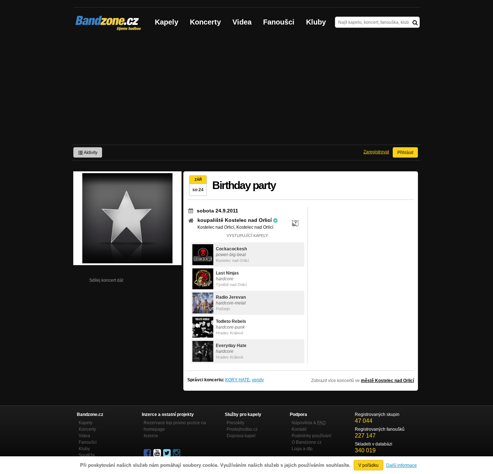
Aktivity (90, 152)
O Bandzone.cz (307, 442)
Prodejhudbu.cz (242, 429)
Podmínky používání (311, 435)
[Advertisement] (246, 90)
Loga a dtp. (303, 448)
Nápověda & (309, 422)
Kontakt (299, 429)
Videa (242, 22)
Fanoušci (279, 22)
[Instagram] (177, 453)
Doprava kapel (241, 435)
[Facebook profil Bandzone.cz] (148, 453)
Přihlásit (405, 152)
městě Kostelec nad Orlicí (387, 380)
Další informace (401, 465)
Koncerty (205, 22)
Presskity (235, 422)
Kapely (166, 22)
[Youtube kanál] (157, 453)
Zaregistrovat (376, 151)
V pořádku (368, 465)
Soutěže (87, 455)
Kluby (316, 22)
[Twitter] (167, 453)
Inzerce (151, 435)
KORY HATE (237, 379)
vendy (258, 379)
